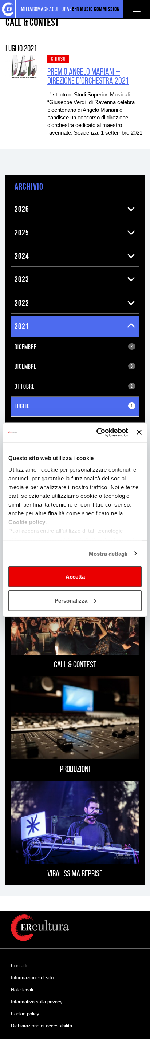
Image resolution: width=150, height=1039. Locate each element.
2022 (22, 302)
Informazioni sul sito (32, 977)
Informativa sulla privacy (37, 1001)
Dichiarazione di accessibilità (41, 1025)
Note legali (22, 989)
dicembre (74, 346)
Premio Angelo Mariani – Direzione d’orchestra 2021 (88, 76)
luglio (74, 406)
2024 (22, 255)
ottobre (74, 386)
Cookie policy (25, 1013)
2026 (22, 209)
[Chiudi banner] (139, 432)
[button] (131, 208)
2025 (22, 232)
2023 (22, 279)
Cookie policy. (27, 522)
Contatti (19, 965)
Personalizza (71, 600)
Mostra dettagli (108, 553)
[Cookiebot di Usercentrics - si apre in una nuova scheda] (97, 432)
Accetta (75, 577)
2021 (22, 326)
